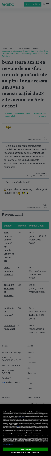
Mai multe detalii (21, 417)
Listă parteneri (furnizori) (8, 444)
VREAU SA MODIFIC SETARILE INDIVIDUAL (25, 452)
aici (18, 426)
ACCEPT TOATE (25, 449)
